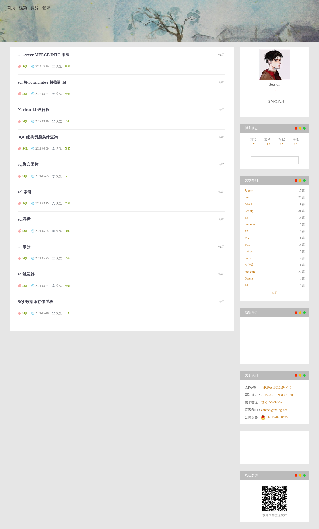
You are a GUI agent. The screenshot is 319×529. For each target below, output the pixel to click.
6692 (67, 231)
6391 (67, 203)
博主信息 (251, 128)
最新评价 (251, 312)
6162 (67, 258)
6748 (67, 121)
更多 (275, 292)
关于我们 (251, 375)
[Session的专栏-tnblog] (274, 65)
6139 (67, 313)
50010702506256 (277, 417)
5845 (67, 148)
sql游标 (24, 219)
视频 (23, 7)
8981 (67, 66)
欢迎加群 (251, 475)
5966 (67, 93)
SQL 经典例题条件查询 (38, 137)
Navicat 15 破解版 (33, 109)
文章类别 (251, 180)
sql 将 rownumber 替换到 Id (42, 82)
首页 (11, 7)
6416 (67, 176)
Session (274, 84)
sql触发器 (26, 274)
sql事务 (24, 247)
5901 (67, 285)
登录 (46, 7)
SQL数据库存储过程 (35, 301)
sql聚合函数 (28, 164)
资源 (34, 7)
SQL (25, 66)
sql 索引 (25, 192)
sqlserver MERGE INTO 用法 (43, 55)
